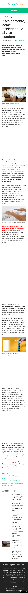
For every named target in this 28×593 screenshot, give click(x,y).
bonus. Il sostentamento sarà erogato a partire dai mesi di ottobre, (12, 461)
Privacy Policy (20, 564)
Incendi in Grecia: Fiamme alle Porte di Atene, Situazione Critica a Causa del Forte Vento (17, 554)
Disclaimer (14, 566)
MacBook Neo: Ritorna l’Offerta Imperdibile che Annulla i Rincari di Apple (17, 544)
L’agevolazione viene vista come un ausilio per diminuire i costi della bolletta (13, 228)
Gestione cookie (23, 591)
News (6, 473)
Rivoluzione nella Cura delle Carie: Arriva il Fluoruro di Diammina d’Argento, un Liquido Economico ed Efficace (17, 532)
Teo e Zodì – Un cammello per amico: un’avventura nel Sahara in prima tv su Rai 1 (17, 507)
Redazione (12, 564)
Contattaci (14, 582)
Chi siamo (5, 564)
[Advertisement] (14, 72)
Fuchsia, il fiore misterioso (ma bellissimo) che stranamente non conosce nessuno (12, 483)
